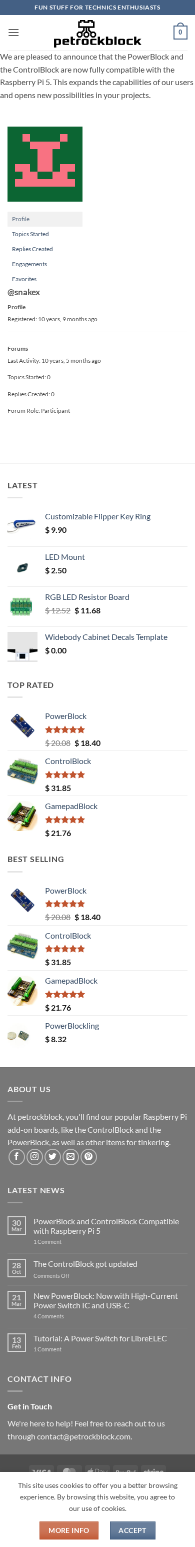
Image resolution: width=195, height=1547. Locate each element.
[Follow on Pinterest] (88, 1157)
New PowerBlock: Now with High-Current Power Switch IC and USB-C (106, 1300)
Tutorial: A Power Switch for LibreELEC (100, 1338)
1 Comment (63, 1241)
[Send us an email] (70, 1157)
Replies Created (32, 249)
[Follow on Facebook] (16, 1157)
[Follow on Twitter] (52, 1157)
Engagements (29, 264)
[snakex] (45, 168)
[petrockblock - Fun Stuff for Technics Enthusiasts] (98, 33)
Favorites (24, 279)
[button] (14, 32)
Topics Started (30, 234)
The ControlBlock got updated (86, 1263)
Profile (21, 219)
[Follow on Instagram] (34, 1157)
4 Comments (64, 1316)
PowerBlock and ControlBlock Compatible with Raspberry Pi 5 (106, 1225)
